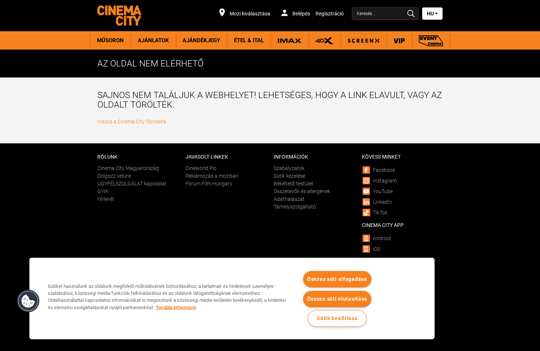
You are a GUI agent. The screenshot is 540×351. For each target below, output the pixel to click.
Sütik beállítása (337, 318)
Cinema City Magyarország (128, 168)
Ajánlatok (153, 40)
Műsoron (110, 40)
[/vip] (399, 40)
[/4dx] (325, 40)
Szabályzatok (289, 168)
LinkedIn (382, 202)
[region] (232, 298)
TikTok (380, 213)
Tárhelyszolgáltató (295, 207)
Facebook (384, 170)
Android (382, 238)
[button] (28, 301)
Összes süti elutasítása (337, 299)
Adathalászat (289, 199)
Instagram (385, 181)
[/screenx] (364, 40)
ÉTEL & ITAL (249, 40)
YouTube (383, 191)
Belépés (300, 14)
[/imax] (290, 40)
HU (431, 14)
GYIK (103, 191)
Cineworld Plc (201, 168)
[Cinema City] (137, 16)
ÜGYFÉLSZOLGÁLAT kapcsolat (131, 184)
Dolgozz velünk (114, 176)
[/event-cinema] (431, 40)
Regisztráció (330, 14)
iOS (376, 249)
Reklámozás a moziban (212, 176)
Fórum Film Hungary (209, 184)
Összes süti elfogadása (337, 279)
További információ (176, 307)
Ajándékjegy (201, 40)
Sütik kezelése (289, 176)
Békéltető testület (293, 184)
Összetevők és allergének (302, 191)
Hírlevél (105, 199)
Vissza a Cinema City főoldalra (131, 121)
